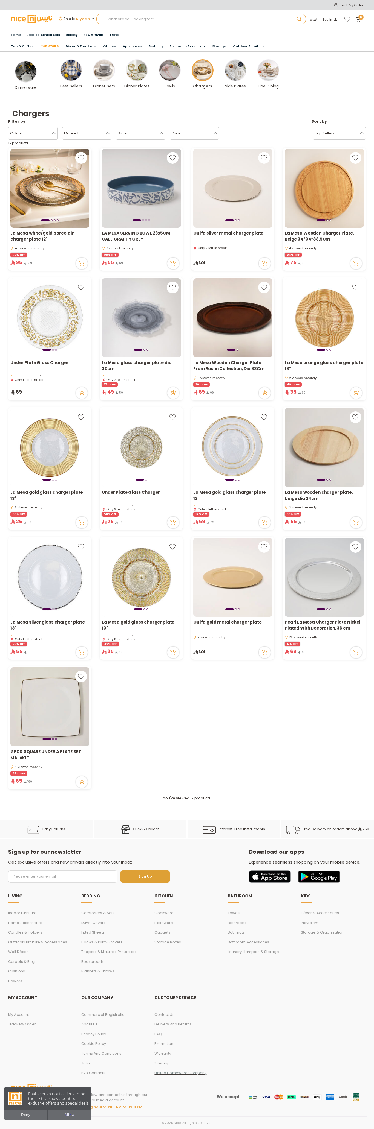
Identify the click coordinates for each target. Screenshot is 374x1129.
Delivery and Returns (173, 1024)
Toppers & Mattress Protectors (109, 951)
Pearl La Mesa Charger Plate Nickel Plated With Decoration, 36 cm (323, 625)
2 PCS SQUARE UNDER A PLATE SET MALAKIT (45, 755)
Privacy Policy (93, 1034)
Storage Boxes (167, 942)
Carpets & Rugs (22, 961)
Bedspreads (92, 961)
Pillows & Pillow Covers (101, 942)
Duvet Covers (93, 922)
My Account (18, 1014)
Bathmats (236, 932)
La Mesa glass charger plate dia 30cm (136, 366)
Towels (234, 913)
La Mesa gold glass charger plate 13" (46, 495)
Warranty (162, 1053)
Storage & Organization (322, 932)
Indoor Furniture (22, 913)
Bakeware (163, 922)
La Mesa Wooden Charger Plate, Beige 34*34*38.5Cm (319, 236)
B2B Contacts (93, 1072)
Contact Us (164, 1014)
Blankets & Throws (97, 971)
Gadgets (162, 932)
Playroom (309, 922)
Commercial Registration (104, 1014)
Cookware (164, 913)
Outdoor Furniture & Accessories (37, 942)
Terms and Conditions (101, 1053)
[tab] (45, 220)
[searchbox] (201, 19)
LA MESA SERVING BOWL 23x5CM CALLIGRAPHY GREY (136, 236)
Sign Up (145, 876)
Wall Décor (18, 951)
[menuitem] (43, 34)
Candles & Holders (25, 932)
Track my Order (22, 1024)
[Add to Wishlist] (81, 158)
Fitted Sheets (93, 932)
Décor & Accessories (320, 913)
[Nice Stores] (31, 19)
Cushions (16, 971)
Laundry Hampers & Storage (253, 951)
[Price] (215, 133)
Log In (327, 19)
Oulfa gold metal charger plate (227, 622)
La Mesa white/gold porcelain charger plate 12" (42, 236)
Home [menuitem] (16, 35)
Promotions (164, 1043)
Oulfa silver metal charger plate (228, 233)
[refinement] (362, 133)
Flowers (15, 981)
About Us (89, 1024)
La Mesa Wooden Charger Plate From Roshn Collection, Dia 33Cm (228, 366)
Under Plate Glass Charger (39, 362)
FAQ (158, 1034)
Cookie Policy (93, 1043)
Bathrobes (237, 922)
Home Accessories (25, 922)
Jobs (85, 1063)
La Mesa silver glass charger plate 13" (47, 625)
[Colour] (54, 133)
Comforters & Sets (97, 913)
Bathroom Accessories (248, 942)
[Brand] (161, 133)
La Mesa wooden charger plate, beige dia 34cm (319, 495)
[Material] (108, 133)
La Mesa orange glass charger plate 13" (324, 366)
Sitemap (162, 1063)
